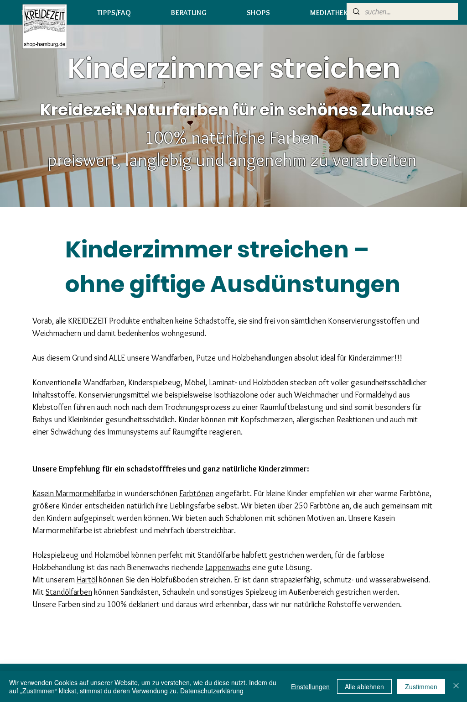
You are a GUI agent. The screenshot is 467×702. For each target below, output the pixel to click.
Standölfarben (69, 592)
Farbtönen (196, 493)
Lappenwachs (227, 567)
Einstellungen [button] (310, 686)
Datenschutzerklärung (212, 690)
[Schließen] (456, 686)
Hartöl (87, 580)
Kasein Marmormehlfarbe (73, 493)
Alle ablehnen (364, 686)
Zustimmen (421, 686)
